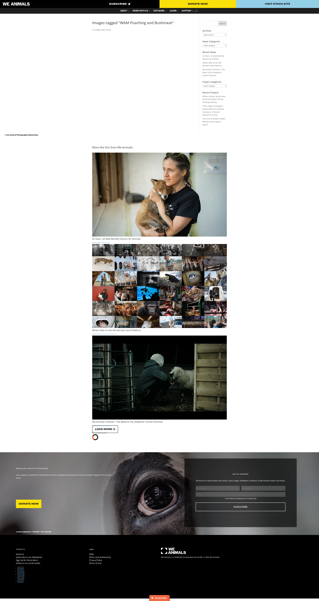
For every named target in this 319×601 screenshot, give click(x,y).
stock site (114, 334)
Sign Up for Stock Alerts (27, 560)
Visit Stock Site (277, 4)
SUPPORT (186, 11)
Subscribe (118, 4)
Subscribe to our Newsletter (29, 557)
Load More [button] (103, 429)
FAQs (91, 554)
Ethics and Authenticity (100, 557)
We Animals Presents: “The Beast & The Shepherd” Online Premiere (213, 72)
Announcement (105, 242)
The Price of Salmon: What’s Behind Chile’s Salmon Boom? (214, 122)
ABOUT (123, 11)
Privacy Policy (95, 560)
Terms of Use (95, 563)
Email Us (20, 554)
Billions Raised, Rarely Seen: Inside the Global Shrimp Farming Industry (214, 99)
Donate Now (198, 4)
